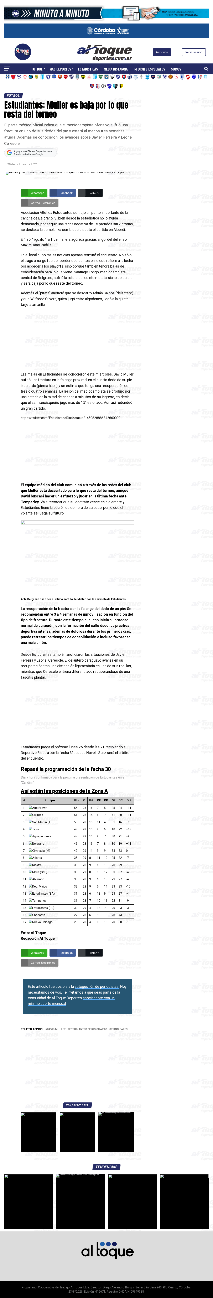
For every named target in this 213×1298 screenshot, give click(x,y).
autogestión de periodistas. (97, 986)
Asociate (162, 52)
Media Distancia (116, 69)
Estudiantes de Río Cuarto (88, 1029)
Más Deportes (60, 69)
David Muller (56, 1029)
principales (119, 1029)
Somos (176, 69)
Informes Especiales (149, 69)
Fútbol (37, 69)
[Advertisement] (77, 341)
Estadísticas (88, 69)
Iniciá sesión (193, 52)
